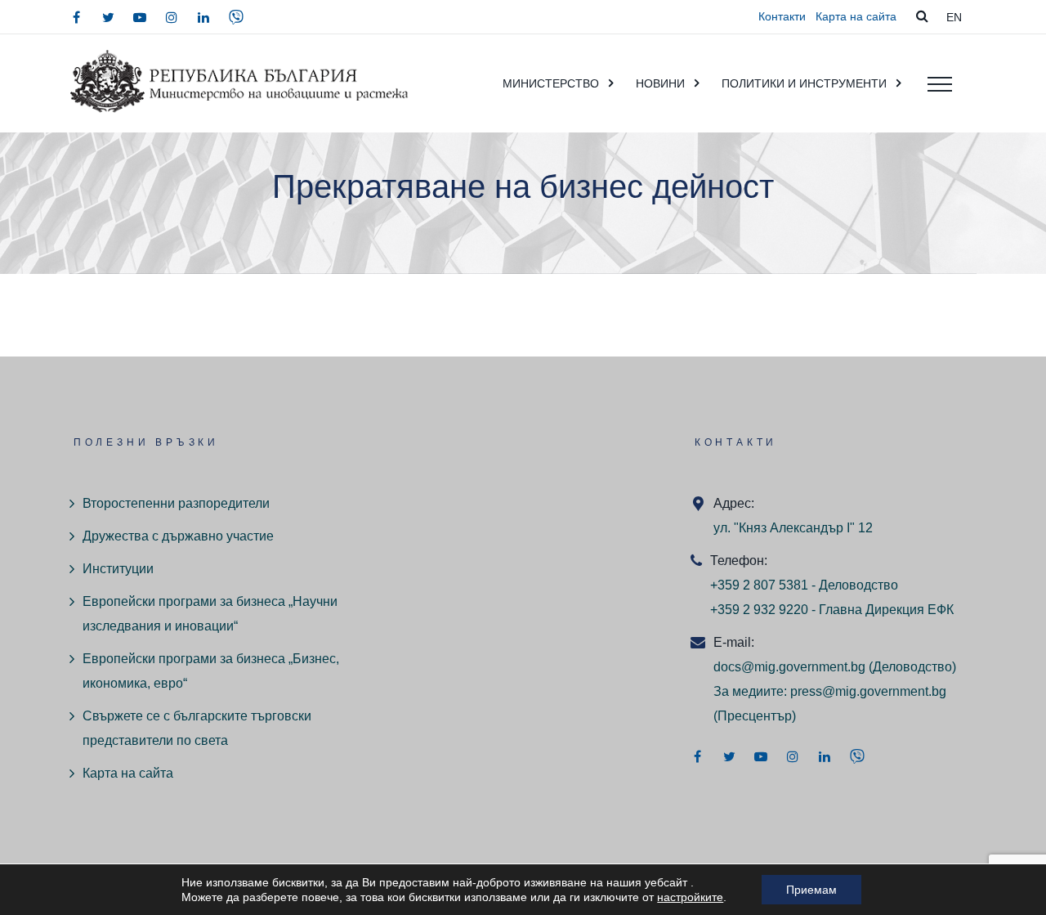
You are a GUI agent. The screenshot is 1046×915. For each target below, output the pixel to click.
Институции (118, 569)
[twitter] (107, 17)
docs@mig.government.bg (789, 667)
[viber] (236, 17)
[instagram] (171, 17)
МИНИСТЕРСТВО (551, 83)
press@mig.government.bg (868, 691)
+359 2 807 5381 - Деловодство (804, 585)
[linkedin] (203, 17)
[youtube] (139, 17)
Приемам (811, 889)
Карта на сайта (856, 16)
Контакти (782, 16)
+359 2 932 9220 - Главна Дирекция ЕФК (832, 610)
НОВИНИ (660, 83)
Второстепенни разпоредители (176, 503)
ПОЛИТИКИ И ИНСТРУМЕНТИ (804, 83)
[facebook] (76, 17)
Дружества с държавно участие (178, 536)
